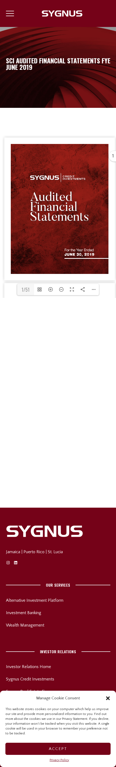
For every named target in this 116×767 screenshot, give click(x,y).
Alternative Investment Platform (34, 600)
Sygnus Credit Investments (30, 679)
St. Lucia (55, 551)
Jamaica (13, 551)
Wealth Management (25, 625)
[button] (108, 698)
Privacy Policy (59, 760)
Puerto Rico (34, 551)
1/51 (26, 289)
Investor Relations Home (28, 666)
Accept (58, 749)
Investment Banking (23, 612)
